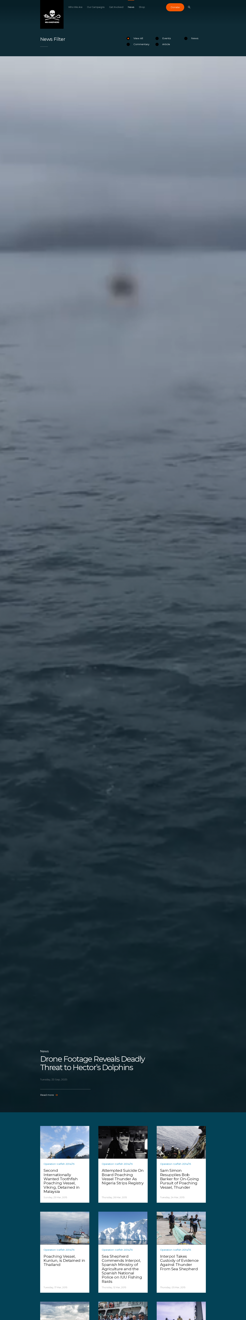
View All (138, 38)
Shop (142, 7)
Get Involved (116, 7)
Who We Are (75, 7)
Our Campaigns (95, 7)
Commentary (141, 44)
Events (166, 38)
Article (166, 44)
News (131, 7)
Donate (175, 7)
